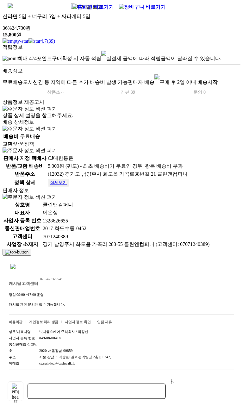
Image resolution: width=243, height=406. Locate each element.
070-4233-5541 (51, 279)
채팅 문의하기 (29, 267)
